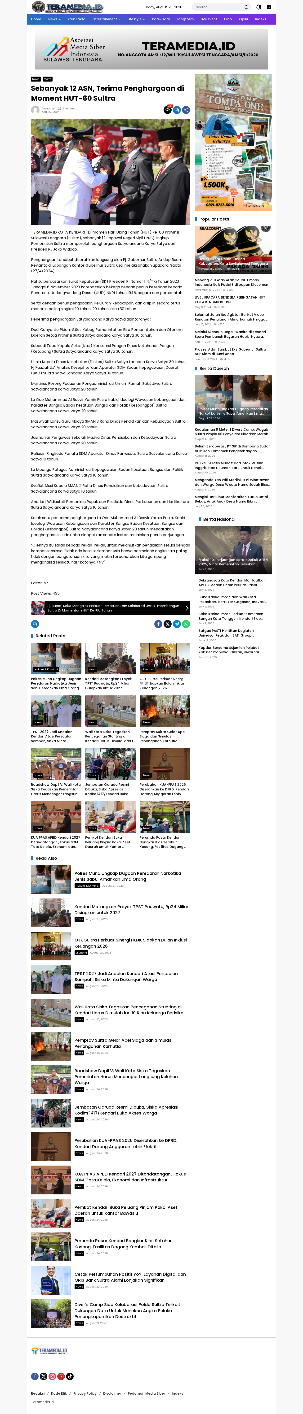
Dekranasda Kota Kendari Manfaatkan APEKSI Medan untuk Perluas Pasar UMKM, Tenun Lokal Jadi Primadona (232, 582)
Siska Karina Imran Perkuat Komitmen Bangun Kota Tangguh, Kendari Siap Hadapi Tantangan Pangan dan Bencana (231, 616)
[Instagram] (52, 1376)
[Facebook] (158, 624)
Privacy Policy (85, 1393)
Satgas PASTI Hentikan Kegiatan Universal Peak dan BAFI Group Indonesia (226, 633)
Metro (47, 79)
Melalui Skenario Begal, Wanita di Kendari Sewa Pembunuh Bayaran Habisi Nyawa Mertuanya (230, 334)
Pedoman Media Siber (146, 1393)
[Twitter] (168, 624)
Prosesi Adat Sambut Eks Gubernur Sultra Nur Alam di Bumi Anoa (230, 351)
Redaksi (38, 1393)
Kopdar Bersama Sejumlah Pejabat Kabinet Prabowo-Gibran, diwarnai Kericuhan (229, 650)
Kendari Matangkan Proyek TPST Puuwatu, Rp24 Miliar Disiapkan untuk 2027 (108, 683)
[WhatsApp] (186, 624)
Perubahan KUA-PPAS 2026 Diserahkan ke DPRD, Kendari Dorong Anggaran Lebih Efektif (164, 789)
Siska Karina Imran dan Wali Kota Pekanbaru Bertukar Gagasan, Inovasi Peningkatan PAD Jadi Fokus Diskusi (231, 599)
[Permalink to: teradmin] (36, 110)
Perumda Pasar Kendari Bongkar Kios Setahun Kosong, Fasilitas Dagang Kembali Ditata (161, 842)
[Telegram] (177, 624)
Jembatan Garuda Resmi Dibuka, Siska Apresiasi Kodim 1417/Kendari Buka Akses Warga (107, 789)
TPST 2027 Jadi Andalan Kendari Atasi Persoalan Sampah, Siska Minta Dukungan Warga (51, 737)
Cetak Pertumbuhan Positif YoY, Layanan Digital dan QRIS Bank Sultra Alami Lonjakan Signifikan (130, 1277)
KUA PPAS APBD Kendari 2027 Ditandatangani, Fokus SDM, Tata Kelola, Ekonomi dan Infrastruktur (55, 842)
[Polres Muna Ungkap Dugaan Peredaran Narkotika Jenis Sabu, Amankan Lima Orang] (56, 658)
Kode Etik (59, 1393)
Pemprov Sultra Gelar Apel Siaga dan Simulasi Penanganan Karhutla (163, 736)
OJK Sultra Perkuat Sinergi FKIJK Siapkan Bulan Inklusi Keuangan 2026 (162, 683)
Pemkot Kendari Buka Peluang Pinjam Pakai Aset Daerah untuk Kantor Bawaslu (107, 842)
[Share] (186, 110)
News (36, 79)
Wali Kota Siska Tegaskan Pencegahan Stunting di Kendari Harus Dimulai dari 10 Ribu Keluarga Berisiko (110, 737)
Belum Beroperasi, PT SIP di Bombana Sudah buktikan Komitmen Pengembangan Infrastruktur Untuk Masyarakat (233, 448)
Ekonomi (148, 669)
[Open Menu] (269, 7)
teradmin (48, 108)
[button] (246, 7)
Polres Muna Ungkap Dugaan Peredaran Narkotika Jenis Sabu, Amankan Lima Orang (56, 683)
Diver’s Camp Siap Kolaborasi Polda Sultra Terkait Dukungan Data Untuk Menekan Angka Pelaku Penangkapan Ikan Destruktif (127, 1310)
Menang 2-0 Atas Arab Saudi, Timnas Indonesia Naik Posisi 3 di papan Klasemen (231, 282)
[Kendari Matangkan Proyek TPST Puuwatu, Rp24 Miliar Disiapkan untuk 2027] (110, 658)
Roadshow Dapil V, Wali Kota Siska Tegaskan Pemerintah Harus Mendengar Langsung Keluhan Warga (56, 789)
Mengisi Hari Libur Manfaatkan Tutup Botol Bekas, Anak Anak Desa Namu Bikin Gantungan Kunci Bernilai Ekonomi (231, 499)
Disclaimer (112, 1393)
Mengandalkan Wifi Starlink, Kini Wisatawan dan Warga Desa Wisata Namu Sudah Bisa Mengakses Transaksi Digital (232, 482)
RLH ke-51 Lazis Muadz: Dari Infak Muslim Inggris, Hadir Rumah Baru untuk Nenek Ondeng (229, 465)
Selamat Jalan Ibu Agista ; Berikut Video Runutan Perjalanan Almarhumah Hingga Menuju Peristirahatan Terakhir (230, 317)
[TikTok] (70, 1376)
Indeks (177, 1393)
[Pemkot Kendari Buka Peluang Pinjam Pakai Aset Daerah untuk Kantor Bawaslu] (110, 817)
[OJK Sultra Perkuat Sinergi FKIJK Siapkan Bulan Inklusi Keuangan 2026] (165, 658)
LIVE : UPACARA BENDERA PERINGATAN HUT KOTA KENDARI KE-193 (230, 299)
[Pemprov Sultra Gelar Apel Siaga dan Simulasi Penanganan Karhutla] (165, 711)
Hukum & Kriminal (46, 669)
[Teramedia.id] (67, 6)
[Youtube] (61, 1376)
